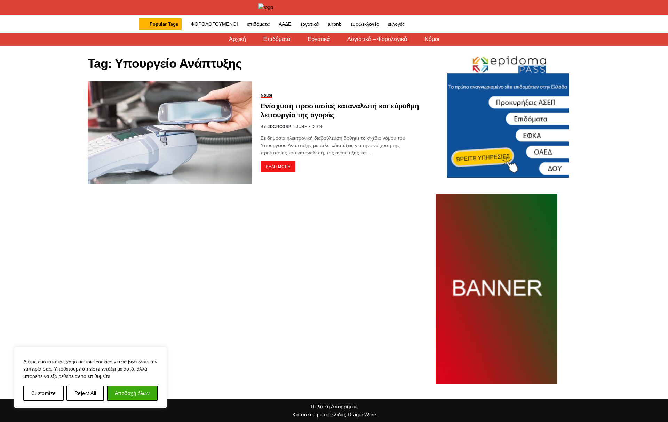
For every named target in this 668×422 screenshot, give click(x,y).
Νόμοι (431, 39)
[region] (90, 377)
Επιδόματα (276, 39)
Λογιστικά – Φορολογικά (377, 39)
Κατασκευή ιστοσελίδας (319, 414)
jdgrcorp (279, 126)
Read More (278, 166)
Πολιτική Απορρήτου (334, 406)
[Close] (160, 352)
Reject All (85, 393)
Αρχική (237, 39)
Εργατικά (319, 39)
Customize (43, 393)
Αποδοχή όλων (132, 393)
